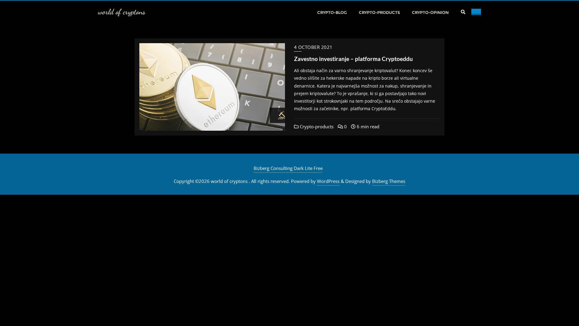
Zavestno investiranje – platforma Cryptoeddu (353, 58)
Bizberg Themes (388, 181)
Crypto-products (316, 126)
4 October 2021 (313, 47)
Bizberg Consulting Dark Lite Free (288, 168)
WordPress (328, 181)
